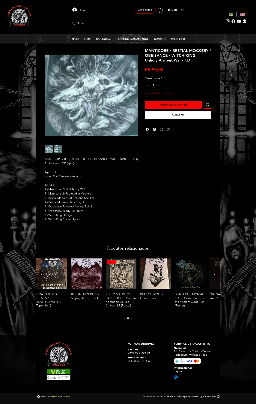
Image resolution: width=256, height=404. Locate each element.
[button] (160, 10)
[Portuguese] (231, 14)
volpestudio (209, 396)
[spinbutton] (153, 85)
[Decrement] (147, 85)
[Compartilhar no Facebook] (147, 129)
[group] (128, 285)
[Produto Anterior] (41, 274)
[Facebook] (233, 21)
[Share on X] (168, 129)
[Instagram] (227, 21)
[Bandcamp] (244, 21)
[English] (242, 14)
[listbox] (176, 10)
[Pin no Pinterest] (154, 129)
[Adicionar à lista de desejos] (207, 105)
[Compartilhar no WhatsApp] (161, 129)
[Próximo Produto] (214, 274)
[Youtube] (239, 21)
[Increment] (159, 85)
